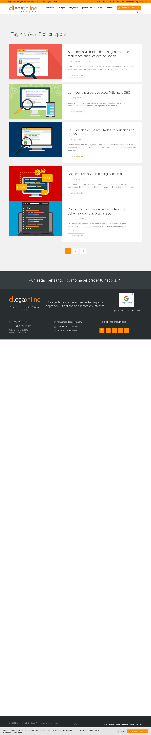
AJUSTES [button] (121, 731)
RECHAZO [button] (143, 731)
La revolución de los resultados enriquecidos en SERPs (101, 132)
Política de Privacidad (134, 724)
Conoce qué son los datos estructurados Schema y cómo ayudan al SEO (96, 211)
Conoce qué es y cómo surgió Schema (95, 174)
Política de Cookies (119, 724)
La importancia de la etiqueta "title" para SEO (99, 92)
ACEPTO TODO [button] (132, 731)
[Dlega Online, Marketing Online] (23, 8)
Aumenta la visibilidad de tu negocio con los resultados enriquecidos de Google (98, 54)
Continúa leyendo (77, 75)
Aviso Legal (108, 724)
